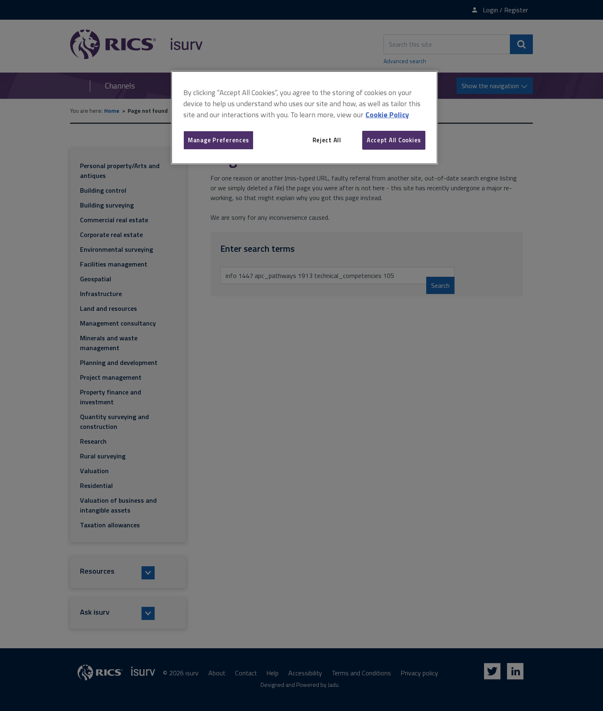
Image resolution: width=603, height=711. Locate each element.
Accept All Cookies (394, 140)
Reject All (327, 140)
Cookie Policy (387, 114)
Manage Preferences (218, 140)
